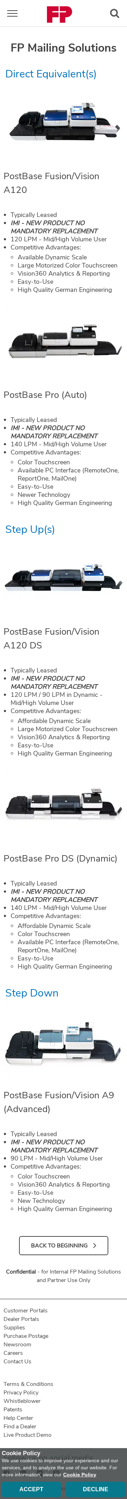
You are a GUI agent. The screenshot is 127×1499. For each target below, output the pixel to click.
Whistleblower (22, 1401)
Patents (13, 1409)
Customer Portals (26, 1311)
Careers (13, 1353)
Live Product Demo (28, 1435)
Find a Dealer (20, 1426)
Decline (95, 1489)
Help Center (18, 1418)
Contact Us (17, 1361)
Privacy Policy (21, 1393)
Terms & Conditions (28, 1384)
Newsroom (17, 1344)
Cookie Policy (79, 1474)
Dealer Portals (21, 1319)
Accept (31, 1489)
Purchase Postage (26, 1336)
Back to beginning (59, 1246)
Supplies (14, 1328)
